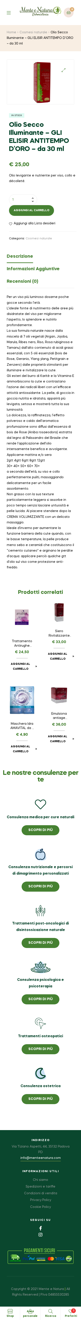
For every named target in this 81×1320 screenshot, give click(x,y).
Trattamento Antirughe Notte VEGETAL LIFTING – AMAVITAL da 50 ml (22, 644)
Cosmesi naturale (33, 32)
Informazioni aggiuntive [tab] (33, 269)
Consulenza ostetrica (40, 1086)
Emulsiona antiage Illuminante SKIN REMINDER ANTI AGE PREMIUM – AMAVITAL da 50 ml (59, 716)
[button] (63, 70)
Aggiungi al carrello (31, 210)
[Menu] (12, 12)
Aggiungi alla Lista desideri (34, 223)
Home (11, 32)
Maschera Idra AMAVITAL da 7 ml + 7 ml (22, 726)
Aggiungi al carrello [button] (20, 666)
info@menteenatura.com (40, 1158)
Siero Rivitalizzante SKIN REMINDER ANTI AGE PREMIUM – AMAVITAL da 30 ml (59, 634)
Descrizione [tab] (20, 256)
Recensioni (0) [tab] (22, 281)
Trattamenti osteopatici (40, 1036)
